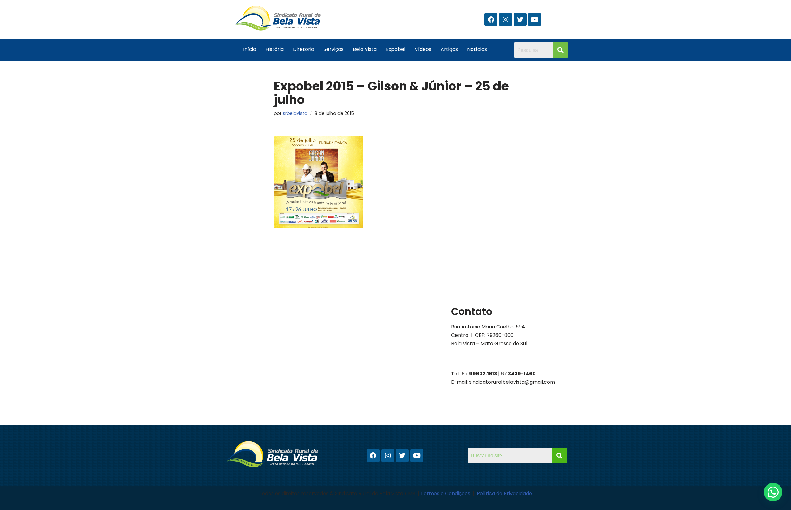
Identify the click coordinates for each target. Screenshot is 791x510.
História (274, 49)
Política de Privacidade (504, 493)
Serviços (334, 49)
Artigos (449, 49)
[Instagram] (505, 19)
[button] (773, 492)
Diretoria (303, 49)
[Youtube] (534, 19)
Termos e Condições (446, 493)
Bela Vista (365, 49)
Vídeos (423, 49)
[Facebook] (490, 19)
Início (249, 49)
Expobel (395, 49)
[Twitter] (520, 19)
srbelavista (295, 113)
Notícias (477, 49)
